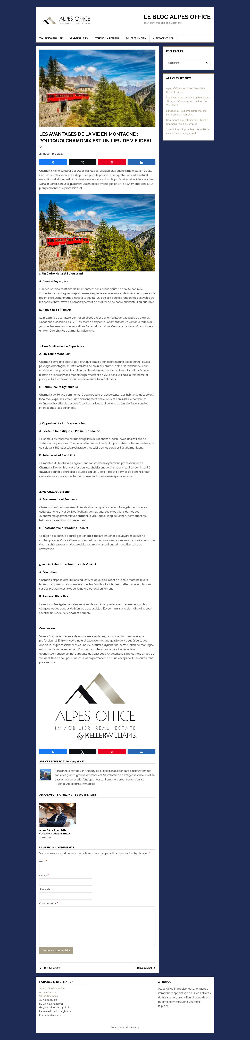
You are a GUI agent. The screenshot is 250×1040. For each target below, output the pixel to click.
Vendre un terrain (107, 38)
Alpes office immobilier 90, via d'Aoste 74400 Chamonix (52, 992)
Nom (43, 861)
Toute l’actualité (51, 38)
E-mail (44, 875)
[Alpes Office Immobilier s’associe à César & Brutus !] (57, 826)
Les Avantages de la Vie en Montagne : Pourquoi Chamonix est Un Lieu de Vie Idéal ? (188, 101)
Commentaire (48, 903)
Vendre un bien (79, 38)
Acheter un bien (136, 38)
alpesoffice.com (163, 38)
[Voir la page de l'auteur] (45, 775)
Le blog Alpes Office (177, 16)
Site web (44, 889)
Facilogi (135, 1027)
